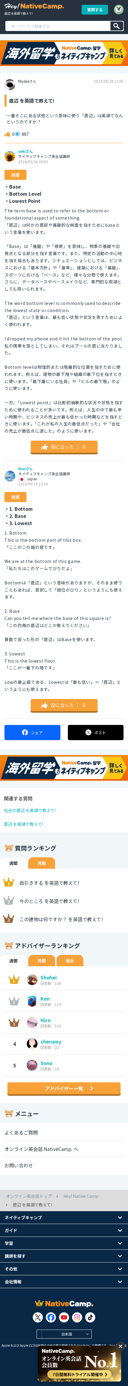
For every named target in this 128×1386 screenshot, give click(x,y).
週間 (13, 863)
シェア (37, 732)
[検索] (116, 25)
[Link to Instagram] (77, 1317)
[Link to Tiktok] (90, 1317)
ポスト (100, 732)
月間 (42, 863)
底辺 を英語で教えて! (23, 824)
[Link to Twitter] (38, 1317)
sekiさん (25, 151)
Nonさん (25, 468)
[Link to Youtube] (64, 1317)
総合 (70, 961)
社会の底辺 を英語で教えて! (30, 810)
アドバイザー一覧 (64, 1088)
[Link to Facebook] (51, 1317)
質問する (95, 10)
